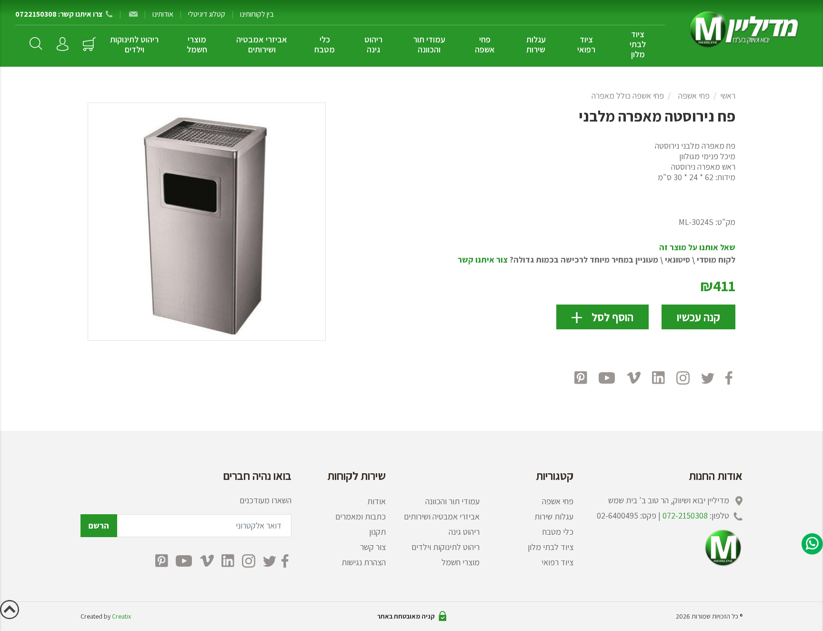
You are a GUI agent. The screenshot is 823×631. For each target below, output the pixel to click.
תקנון (377, 531)
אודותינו (162, 14)
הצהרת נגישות (363, 562)
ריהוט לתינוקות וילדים (134, 44)
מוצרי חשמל (197, 44)
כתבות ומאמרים (360, 516)
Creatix (121, 616)
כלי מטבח (324, 44)
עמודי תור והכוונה (429, 44)
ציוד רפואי (586, 44)
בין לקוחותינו (257, 14)
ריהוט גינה (373, 44)
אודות (376, 501)
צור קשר (373, 546)
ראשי (727, 95)
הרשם (99, 525)
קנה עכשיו (698, 317)
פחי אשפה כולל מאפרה (628, 95)
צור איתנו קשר (483, 259)
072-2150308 (685, 515)
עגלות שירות (536, 44)
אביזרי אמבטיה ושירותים (261, 44)
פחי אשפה (485, 44)
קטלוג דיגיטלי (206, 14)
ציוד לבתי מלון (638, 44)
